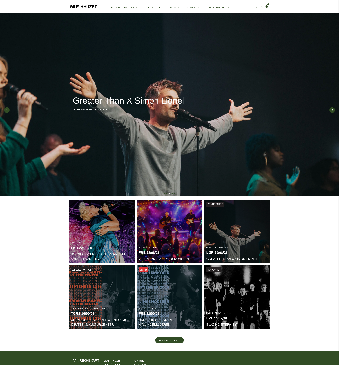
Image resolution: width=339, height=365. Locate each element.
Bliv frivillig (131, 8)
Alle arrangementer (169, 340)
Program (115, 8)
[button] (164, 193)
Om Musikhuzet (217, 8)
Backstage (154, 8)
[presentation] (7, 110)
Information (192, 8)
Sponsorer (176, 8)
